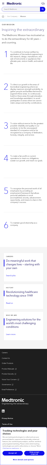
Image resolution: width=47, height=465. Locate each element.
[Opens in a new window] (3, 411)
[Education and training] (42, 3)
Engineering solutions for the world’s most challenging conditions (23, 323)
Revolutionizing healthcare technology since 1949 (22, 294)
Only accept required (34, 453)
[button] (3, 4)
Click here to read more (11, 448)
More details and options (23, 459)
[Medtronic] (14, 3)
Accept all (13, 453)
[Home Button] (3, 16)
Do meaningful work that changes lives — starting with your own (23, 264)
